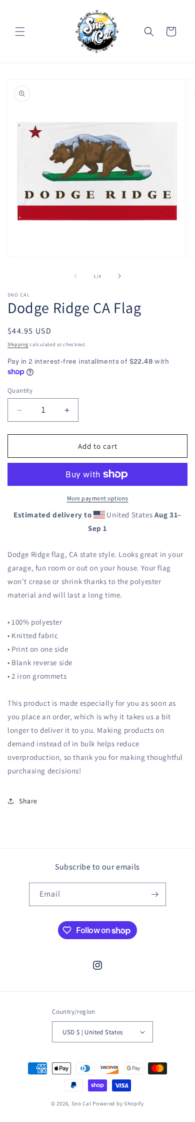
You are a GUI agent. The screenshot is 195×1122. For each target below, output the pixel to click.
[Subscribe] (155, 894)
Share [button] (28, 800)
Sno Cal (82, 1103)
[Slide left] (75, 276)
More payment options (97, 498)
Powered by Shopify (118, 1103)
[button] (20, 32)
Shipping (18, 344)
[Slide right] (119, 276)
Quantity (20, 390)
